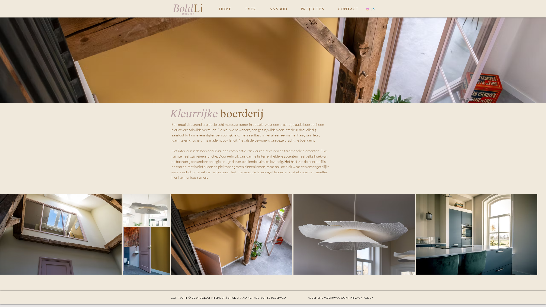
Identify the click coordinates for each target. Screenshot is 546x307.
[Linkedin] (373, 9)
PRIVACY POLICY (361, 298)
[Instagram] (367, 9)
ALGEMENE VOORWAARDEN (328, 298)
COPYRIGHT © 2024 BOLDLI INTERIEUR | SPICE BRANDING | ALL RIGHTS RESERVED (228, 298)
